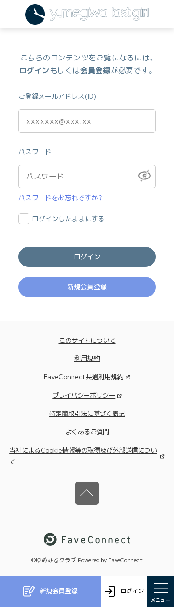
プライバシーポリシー (83, 395)
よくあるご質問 (87, 432)
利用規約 (87, 358)
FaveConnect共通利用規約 (83, 376)
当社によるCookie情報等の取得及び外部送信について (83, 456)
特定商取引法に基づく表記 (87, 413)
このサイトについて (87, 340)
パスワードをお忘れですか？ (60, 197)
